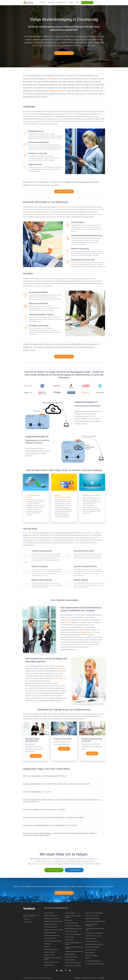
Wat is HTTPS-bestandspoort (92, 955)
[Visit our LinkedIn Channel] (70, 970)
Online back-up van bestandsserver (73, 965)
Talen (77, 2)
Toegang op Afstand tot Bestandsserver (53, 921)
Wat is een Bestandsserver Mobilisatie (94, 944)
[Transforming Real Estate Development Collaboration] (39, 629)
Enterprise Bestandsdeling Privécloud (73, 928)
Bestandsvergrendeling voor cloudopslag (53, 929)
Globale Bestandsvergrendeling (62, 496)
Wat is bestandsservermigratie (92, 947)
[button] (64, 776)
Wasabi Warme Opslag (49, 965)
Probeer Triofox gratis (64, 53)
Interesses (42, 2)
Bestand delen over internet (50, 924)
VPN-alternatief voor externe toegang (94, 913)
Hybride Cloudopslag (70, 959)
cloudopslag (51, 78)
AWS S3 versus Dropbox (49, 952)
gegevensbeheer (60, 678)
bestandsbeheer (86, 632)
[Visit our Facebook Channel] (66, 970)
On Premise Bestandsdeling (50, 915)
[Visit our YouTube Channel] (61, 970)
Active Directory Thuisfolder (71, 957)
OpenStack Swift (68, 920)
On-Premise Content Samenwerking (73, 934)
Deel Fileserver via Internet (50, 932)
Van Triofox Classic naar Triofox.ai (93, 935)
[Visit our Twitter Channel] (57, 970)
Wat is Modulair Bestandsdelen (92, 961)
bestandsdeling (66, 622)
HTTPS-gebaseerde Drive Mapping (73, 925)
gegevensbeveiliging (30, 214)
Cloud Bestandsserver (90, 938)
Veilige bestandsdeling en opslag (72, 962)
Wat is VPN (87, 958)
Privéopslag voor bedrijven (50, 938)
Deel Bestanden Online (70, 954)
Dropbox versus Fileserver (91, 915)
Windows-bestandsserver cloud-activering (95, 921)
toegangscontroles (57, 91)
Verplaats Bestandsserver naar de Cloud (74, 951)
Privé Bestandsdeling (49, 913)
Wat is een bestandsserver (91, 941)
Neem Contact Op (54, 870)
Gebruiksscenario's (61, 2)
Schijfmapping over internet (50, 927)
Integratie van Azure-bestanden (51, 962)
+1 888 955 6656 (74, 870)
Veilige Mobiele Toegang (91, 495)
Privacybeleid (77, 978)
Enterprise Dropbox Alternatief (92, 918)
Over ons (96, 978)
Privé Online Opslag (69, 937)
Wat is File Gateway (89, 952)
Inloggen (71, 2)
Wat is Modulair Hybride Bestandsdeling (94, 963)
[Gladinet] (28, 2)
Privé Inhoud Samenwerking (71, 931)
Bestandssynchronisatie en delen (51, 935)
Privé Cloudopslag (69, 939)
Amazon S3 (46, 946)
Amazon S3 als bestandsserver (51, 949)
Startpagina (101, 978)
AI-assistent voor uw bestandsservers (94, 933)
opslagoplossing (61, 668)
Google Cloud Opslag (70, 913)
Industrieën (51, 2)
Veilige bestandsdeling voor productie (53, 941)
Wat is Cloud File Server (90, 949)
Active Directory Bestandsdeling (51, 918)
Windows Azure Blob (49, 955)
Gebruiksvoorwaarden (87, 978)
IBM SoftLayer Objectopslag (71, 923)
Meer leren (35, 756)
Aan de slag (86, 2)
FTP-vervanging (47, 943)
